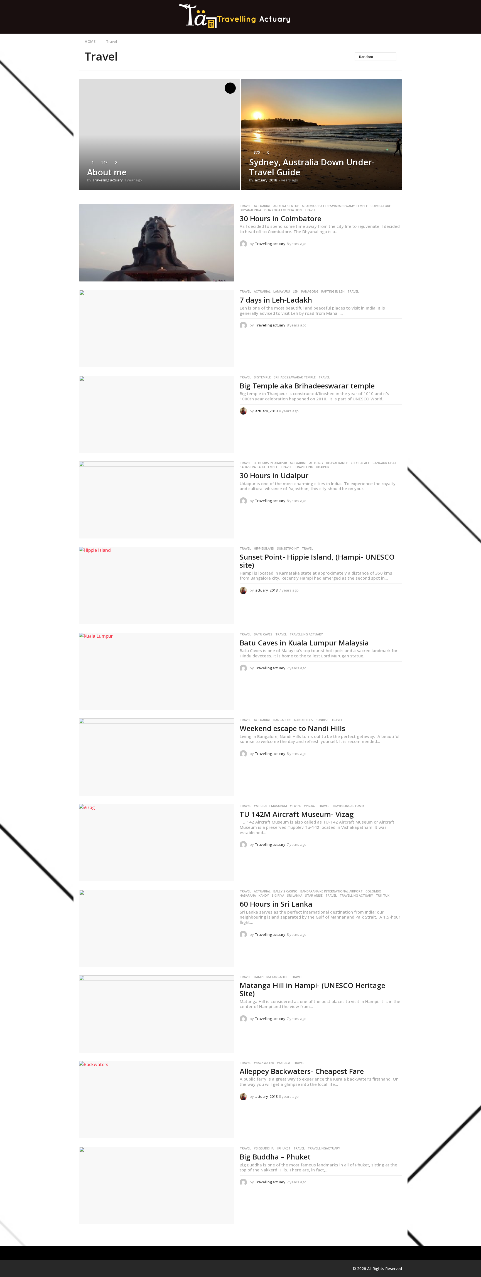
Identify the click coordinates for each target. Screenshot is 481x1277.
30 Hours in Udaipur (274, 475)
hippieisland (264, 548)
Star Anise (314, 895)
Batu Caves (263, 634)
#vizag (309, 805)
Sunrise (322, 720)
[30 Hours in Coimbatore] (156, 242)
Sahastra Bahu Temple (259, 467)
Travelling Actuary (306, 634)
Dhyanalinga (250, 210)
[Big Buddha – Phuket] (156, 1185)
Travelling (304, 467)
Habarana (248, 895)
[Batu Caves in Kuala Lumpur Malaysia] (156, 671)
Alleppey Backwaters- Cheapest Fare (302, 1071)
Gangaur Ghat (384, 463)
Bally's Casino (285, 891)
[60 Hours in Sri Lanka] (156, 928)
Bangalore (282, 720)
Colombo (373, 891)
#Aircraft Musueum (270, 805)
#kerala (283, 1062)
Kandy (264, 895)
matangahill (277, 977)
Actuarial (262, 206)
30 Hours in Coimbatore (280, 218)
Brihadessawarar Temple (295, 377)
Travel (245, 206)
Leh (295, 291)
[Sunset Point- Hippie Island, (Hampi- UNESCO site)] (156, 585)
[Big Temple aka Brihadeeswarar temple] (156, 414)
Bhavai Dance (337, 463)
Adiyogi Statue (286, 206)
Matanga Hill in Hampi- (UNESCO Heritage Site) (312, 989)
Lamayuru (281, 291)
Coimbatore (380, 206)
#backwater (264, 1062)
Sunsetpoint (288, 548)
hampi (259, 977)
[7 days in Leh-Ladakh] (156, 328)
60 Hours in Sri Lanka (276, 904)
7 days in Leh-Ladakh (276, 300)
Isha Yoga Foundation (283, 210)
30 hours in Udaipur (270, 463)
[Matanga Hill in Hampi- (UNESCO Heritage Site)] (156, 1013)
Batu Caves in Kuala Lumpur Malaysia (304, 643)
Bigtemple (262, 377)
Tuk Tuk (382, 895)
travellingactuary (348, 805)
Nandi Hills (303, 720)
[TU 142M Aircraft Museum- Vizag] (156, 842)
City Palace (360, 463)
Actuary (316, 463)
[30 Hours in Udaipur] (156, 499)
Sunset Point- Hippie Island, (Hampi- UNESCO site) (317, 561)
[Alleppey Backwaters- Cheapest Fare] (156, 1099)
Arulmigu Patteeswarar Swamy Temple (335, 206)
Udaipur (322, 467)
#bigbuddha (264, 1148)
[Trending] (230, 88)
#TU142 (295, 805)
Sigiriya (278, 895)
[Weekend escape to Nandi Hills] (156, 756)
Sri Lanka (294, 895)
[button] (398, 17)
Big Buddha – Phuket (275, 1157)
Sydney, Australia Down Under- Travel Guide (312, 167)
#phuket (283, 1148)
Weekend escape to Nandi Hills (292, 728)
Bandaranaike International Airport (331, 891)
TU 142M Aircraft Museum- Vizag (297, 814)
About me (107, 172)
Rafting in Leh (333, 291)
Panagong (309, 291)
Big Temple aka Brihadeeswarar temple (307, 386)
